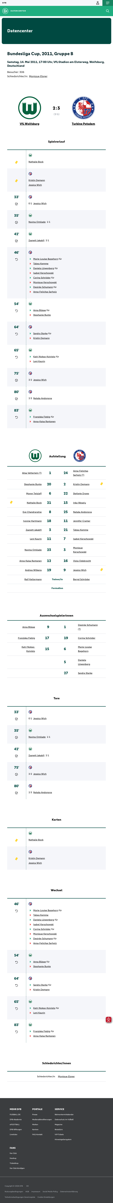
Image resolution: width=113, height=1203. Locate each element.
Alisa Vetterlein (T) (32, 473)
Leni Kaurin (39, 361)
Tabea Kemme (40, 263)
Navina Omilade (37, 222)
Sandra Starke (40, 333)
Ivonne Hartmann (32, 521)
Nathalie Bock (36, 162)
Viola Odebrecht (82, 561)
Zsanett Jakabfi (36, 240)
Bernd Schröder (81, 579)
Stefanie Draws (81, 493)
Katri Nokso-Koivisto (44, 357)
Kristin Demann (37, 180)
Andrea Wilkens (33, 570)
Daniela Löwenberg (43, 268)
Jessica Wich (35, 185)
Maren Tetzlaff (34, 493)
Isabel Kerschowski (43, 273)
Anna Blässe (39, 310)
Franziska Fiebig (41, 417)
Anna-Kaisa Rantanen (44, 421)
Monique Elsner (38, 76)
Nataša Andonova (42, 398)
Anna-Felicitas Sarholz (45, 292)
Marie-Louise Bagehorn (45, 259)
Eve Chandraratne (32, 512)
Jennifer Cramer (81, 521)
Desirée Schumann (43, 287)
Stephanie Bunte (42, 315)
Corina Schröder (42, 278)
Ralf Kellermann (33, 579)
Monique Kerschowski (45, 282)
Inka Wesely (79, 503)
